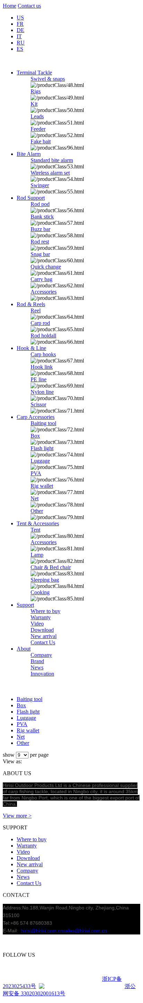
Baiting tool (43, 423)
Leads (37, 116)
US (20, 18)
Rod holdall (43, 336)
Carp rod (40, 323)
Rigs (36, 91)
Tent (35, 530)
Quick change (46, 267)
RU (21, 43)
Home (9, 6)
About (24, 649)
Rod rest (40, 242)
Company (41, 655)
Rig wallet (42, 486)
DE (20, 30)
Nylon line (42, 392)
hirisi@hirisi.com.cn (42, 930)
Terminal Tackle (34, 72)
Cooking (40, 592)
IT (19, 36)
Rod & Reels (31, 304)
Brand (37, 661)
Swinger (40, 185)
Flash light (42, 448)
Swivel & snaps (48, 79)
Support (25, 605)
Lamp (37, 555)
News (37, 667)
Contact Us (43, 642)
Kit (34, 104)
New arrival (44, 636)
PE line (39, 379)
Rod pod (40, 204)
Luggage (40, 461)
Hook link (42, 367)
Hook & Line (31, 348)
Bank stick (42, 217)
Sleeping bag (45, 580)
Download (42, 630)
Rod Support (31, 198)
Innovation (42, 674)
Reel (36, 310)
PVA (36, 473)
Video (37, 624)
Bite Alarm (29, 154)
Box (35, 436)
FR (20, 24)
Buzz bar (40, 229)
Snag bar (40, 254)
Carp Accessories (35, 417)
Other (37, 511)
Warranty (41, 617)
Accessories (44, 292)
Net (35, 498)
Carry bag (41, 279)
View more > (17, 816)
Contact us (29, 6)
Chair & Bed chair (51, 567)
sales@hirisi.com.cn (85, 930)
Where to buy (45, 611)
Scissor (38, 404)
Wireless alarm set (50, 173)
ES (20, 49)
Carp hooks (43, 354)
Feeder (38, 129)
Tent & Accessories (38, 523)
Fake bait (41, 141)
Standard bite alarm (52, 160)
